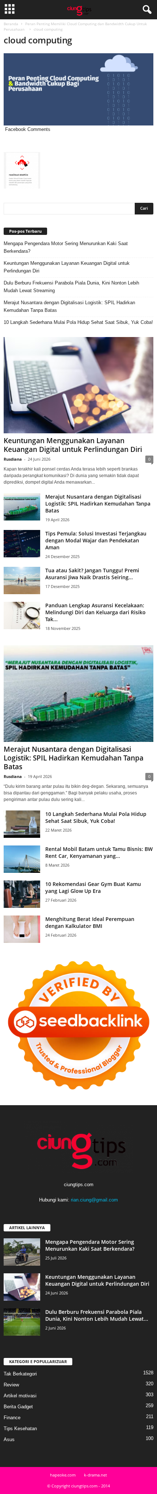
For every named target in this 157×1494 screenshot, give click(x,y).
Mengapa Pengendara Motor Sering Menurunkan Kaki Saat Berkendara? (66, 247)
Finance (12, 1417)
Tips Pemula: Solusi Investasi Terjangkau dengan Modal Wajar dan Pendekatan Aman (95, 540)
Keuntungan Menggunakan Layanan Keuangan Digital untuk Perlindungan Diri (67, 267)
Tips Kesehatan (20, 1428)
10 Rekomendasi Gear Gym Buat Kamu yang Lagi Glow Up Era (93, 887)
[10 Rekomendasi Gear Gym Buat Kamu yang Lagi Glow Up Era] (22, 894)
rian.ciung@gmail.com (94, 1200)
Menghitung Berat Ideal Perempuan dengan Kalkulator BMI (89, 922)
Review (11, 1384)
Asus (9, 1439)
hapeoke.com (63, 1475)
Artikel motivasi (20, 1395)
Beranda (11, 23)
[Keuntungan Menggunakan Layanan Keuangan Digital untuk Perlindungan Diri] (78, 385)
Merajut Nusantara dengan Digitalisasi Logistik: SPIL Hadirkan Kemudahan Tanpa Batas (69, 306)
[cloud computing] (78, 89)
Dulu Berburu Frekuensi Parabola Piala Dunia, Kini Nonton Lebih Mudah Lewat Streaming (71, 286)
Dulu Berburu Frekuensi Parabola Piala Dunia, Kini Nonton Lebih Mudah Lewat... (96, 1315)
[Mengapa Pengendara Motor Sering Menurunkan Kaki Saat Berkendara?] (22, 1252)
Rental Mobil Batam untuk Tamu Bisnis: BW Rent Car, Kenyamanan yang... (99, 852)
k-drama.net (95, 1475)
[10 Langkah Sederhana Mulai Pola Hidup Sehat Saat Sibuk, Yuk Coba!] (22, 824)
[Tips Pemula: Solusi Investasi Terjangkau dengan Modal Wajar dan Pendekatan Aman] (22, 543)
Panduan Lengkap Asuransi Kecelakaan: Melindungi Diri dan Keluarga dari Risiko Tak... (95, 612)
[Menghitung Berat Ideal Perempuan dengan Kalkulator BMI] (22, 929)
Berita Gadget (18, 1406)
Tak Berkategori (20, 1374)
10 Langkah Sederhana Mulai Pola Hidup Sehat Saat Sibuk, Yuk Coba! (78, 322)
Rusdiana (13, 459)
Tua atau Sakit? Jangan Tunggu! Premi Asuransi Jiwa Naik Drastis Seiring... (92, 574)
